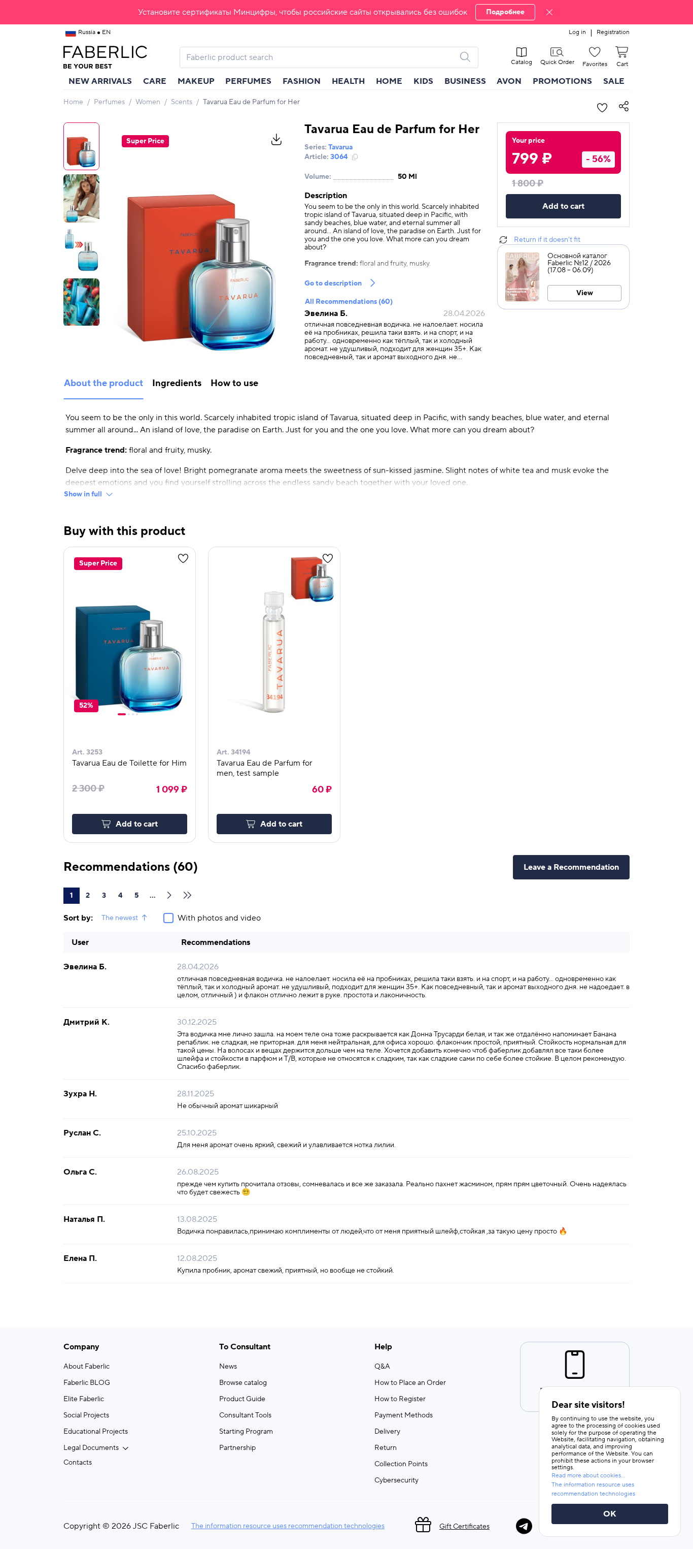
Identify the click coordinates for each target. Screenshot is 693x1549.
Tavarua (340, 147)
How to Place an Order (410, 1382)
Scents (181, 102)
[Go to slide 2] (129, 714)
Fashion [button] (302, 81)
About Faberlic (86, 1366)
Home (73, 102)
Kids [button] (423, 81)
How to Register (400, 1399)
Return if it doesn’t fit (547, 239)
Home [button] (389, 81)
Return (385, 1447)
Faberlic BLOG (86, 1382)
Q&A (382, 1366)
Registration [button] (613, 32)
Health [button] (348, 81)
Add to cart (563, 206)
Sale (614, 81)
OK (609, 1514)
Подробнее (505, 12)
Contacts (77, 1462)
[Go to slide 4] (137, 714)
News (228, 1366)
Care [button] (154, 81)
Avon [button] (509, 81)
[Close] (549, 12)
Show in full (83, 494)
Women (147, 102)
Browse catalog (243, 1382)
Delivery (387, 1431)
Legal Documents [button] (91, 1448)
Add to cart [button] (137, 824)
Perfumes (109, 102)
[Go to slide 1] (122, 714)
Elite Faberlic (83, 1399)
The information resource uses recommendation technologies (288, 1526)
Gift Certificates (464, 1526)
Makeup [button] (196, 81)
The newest (119, 918)
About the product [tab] (103, 383)
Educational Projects (95, 1431)
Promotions (562, 81)
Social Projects (86, 1415)
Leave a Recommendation (571, 867)
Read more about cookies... (588, 1475)
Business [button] (465, 81)
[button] (346, 12)
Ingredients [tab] (176, 383)
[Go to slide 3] (133, 714)
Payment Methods (403, 1415)
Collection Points (401, 1464)
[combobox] (320, 57)
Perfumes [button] (248, 81)
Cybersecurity (396, 1480)
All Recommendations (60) (349, 301)
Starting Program (246, 1431)
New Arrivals (100, 81)
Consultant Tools (245, 1415)
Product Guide (242, 1399)
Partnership (237, 1447)
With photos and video (219, 918)
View (584, 293)
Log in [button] (577, 32)
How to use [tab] (234, 383)
